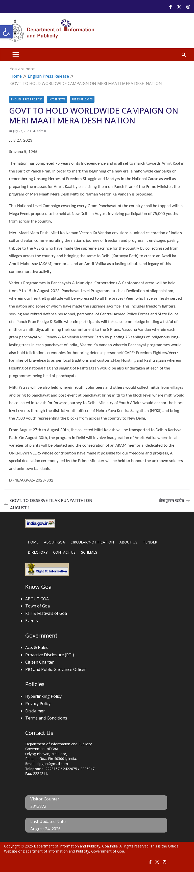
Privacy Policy (38, 703)
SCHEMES (89, 552)
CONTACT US (64, 552)
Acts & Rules (36, 647)
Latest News (57, 99)
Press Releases (82, 99)
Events (31, 620)
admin (41, 131)
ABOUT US (128, 542)
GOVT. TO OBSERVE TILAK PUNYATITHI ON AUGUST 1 (51, 504)
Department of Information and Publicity (67, 846)
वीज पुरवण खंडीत (171, 500)
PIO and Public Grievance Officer (55, 669)
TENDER (150, 542)
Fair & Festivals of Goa (46, 613)
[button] (6, 31)
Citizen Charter (39, 662)
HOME (33, 542)
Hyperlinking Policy (43, 696)
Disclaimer (35, 711)
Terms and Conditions (46, 718)
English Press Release (26, 99)
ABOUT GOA (54, 542)
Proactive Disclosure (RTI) (49, 655)
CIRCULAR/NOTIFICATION (92, 542)
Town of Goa (37, 606)
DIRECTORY (37, 552)
